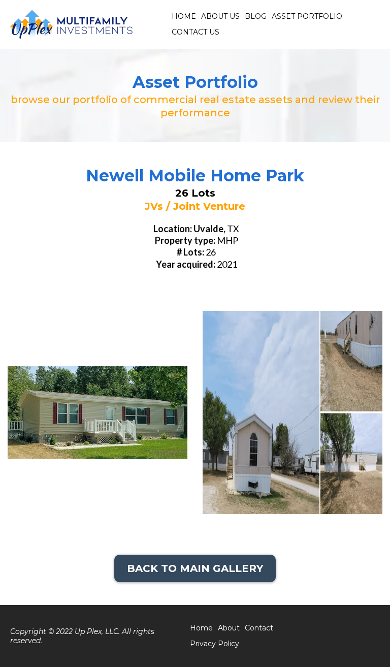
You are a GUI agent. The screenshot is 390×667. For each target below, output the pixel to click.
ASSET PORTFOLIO (307, 16)
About (229, 627)
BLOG (256, 16)
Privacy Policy (214, 643)
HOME (184, 16)
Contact (259, 627)
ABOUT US (220, 16)
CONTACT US (195, 32)
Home (201, 627)
